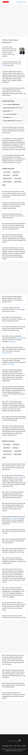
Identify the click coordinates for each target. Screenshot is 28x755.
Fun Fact (11, 104)
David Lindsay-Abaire (15, 518)
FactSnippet (5, 745)
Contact (24, 745)
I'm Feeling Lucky (21, 2)
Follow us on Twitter (12, 741)
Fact (7, 111)
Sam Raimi (15, 175)
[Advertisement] (14, 20)
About (10, 745)
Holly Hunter (16, 172)
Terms (14, 745)
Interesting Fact (13, 107)
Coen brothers (6, 172)
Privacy (19, 745)
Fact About (10, 114)
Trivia (7, 117)
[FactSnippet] (6, 2)
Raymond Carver (7, 178)
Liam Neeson (6, 175)
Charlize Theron (7, 181)
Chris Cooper (17, 178)
